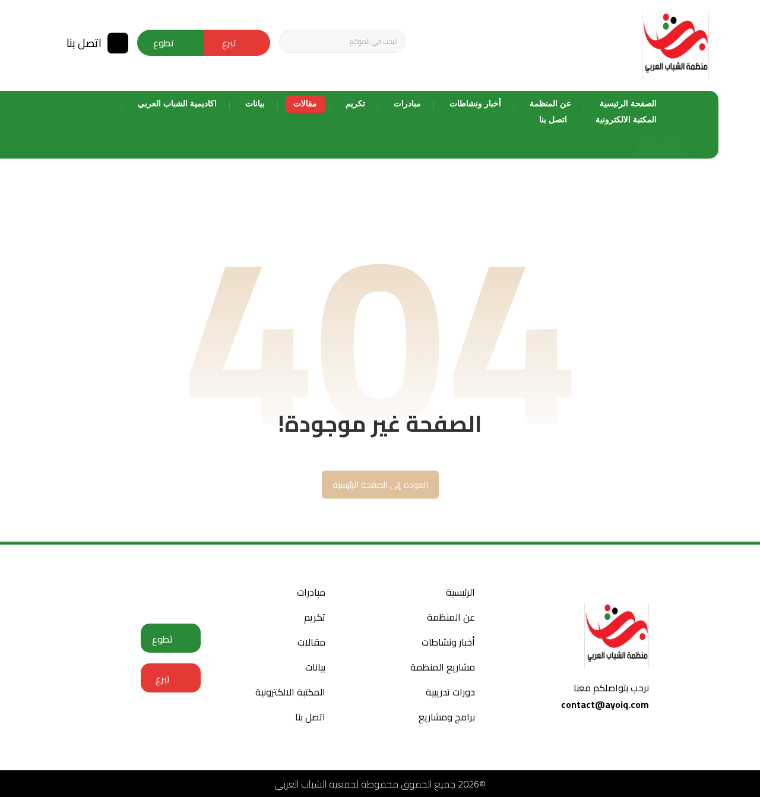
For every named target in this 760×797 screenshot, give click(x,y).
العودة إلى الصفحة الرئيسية (380, 485)
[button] (293, 41)
